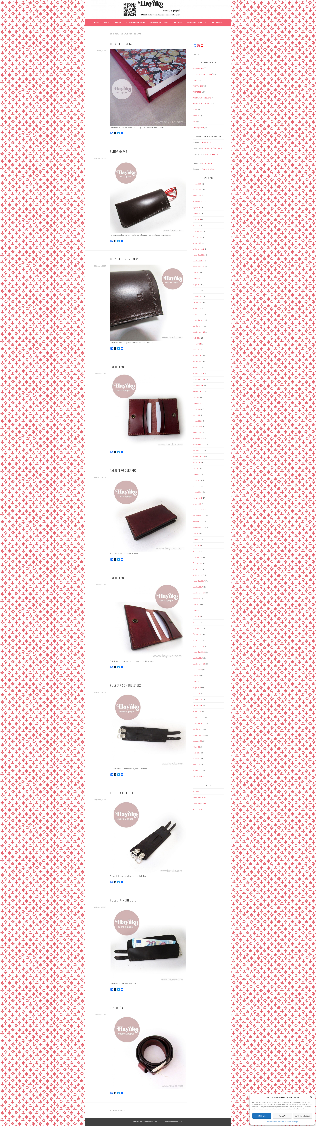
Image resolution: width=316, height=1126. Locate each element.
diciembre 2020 (198, 373)
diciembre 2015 (198, 717)
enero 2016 (197, 711)
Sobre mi (117, 23)
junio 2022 (196, 279)
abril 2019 (196, 486)
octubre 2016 (198, 658)
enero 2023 (197, 243)
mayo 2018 (197, 545)
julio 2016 (196, 676)
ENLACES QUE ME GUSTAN (197, 23)
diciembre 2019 (198, 439)
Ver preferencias (302, 1116)
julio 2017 (196, 605)
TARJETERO (117, 366)
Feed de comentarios (200, 803)
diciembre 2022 (198, 249)
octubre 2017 (198, 587)
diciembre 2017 (198, 575)
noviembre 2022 (199, 255)
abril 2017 (196, 622)
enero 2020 (197, 433)
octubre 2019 (198, 450)
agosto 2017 (197, 599)
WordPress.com (175, 1122)
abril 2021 (196, 350)
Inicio (96, 23)
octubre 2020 (198, 385)
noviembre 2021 (199, 320)
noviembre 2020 (199, 379)
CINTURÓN (116, 1007)
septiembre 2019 (199, 456)
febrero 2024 (197, 190)
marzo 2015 (197, 771)
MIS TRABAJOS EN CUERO (135, 23)
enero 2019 (197, 504)
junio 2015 (196, 753)
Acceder (196, 791)
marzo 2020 (197, 421)
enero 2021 (197, 367)
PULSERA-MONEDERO (123, 900)
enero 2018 (197, 569)
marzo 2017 (197, 628)
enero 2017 (197, 640)
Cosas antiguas (198, 68)
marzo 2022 (197, 296)
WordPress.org (198, 809)
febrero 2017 (197, 634)
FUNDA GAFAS (118, 151)
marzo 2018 (197, 557)
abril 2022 (196, 290)
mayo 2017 (197, 616)
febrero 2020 (197, 427)
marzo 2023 (197, 231)
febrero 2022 (197, 302)
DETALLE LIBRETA (121, 44)
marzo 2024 (197, 184)
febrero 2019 (197, 498)
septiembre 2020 (199, 391)
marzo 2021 (197, 356)
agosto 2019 (197, 462)
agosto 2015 (197, 741)
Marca (195, 80)
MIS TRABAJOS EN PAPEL (159, 23)
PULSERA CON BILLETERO (126, 685)
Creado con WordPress (143, 1122)
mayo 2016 (197, 687)
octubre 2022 (198, 261)
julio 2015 (196, 747)
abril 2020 (196, 415)
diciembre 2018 (198, 510)
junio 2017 (196, 611)
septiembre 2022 (199, 267)
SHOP (106, 23)
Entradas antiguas (118, 1110)
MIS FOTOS (178, 23)
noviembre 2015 (199, 723)
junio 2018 (196, 539)
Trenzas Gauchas (206, 142)
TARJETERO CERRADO (123, 470)
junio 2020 (196, 403)
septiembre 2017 (199, 593)
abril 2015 (196, 765)
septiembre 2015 (199, 735)
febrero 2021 (197, 362)
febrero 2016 (197, 705)
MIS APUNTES (217, 23)
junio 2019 (196, 474)
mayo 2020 (197, 409)
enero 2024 (197, 196)
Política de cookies (272, 1122)
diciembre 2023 (198, 202)
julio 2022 (196, 273)
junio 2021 (196, 338)
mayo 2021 (197, 344)
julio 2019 (196, 468)
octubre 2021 (198, 326)
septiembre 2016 (199, 664)
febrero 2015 (197, 776)
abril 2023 (196, 225)
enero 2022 (197, 308)
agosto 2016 (197, 670)
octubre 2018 (198, 522)
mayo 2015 (197, 759)
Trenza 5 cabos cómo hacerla (211, 148)
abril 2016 (196, 693)
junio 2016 (196, 682)
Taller (195, 121)
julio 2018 (196, 533)
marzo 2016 (197, 699)
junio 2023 (196, 213)
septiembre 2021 (199, 332)
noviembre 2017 (199, 581)
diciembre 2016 (198, 646)
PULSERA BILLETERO (123, 793)
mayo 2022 (197, 284)
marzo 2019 (197, 492)
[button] (311, 1097)
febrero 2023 (197, 237)
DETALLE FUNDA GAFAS (124, 259)
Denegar (282, 1116)
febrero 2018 (197, 563)
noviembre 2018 (199, 516)
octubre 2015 (198, 729)
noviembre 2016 (199, 652)
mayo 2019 (197, 480)
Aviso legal (295, 1122)
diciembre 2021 (198, 314)
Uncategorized (198, 127)
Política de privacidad (284, 1122)
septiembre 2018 (199, 527)
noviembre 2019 (199, 444)
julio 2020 (196, 397)
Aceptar (262, 1116)
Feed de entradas (199, 797)
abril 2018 (196, 551)
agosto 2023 (197, 207)
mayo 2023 (197, 219)
